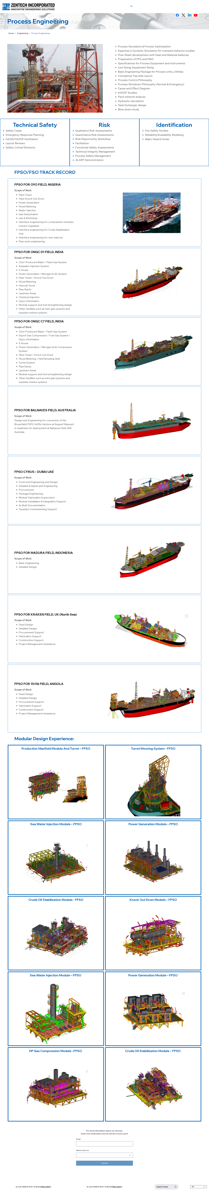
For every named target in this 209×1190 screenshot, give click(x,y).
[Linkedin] (189, 15)
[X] (183, 15)
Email (78, 1139)
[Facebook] (177, 15)
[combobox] (104, 1155)
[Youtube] (196, 15)
